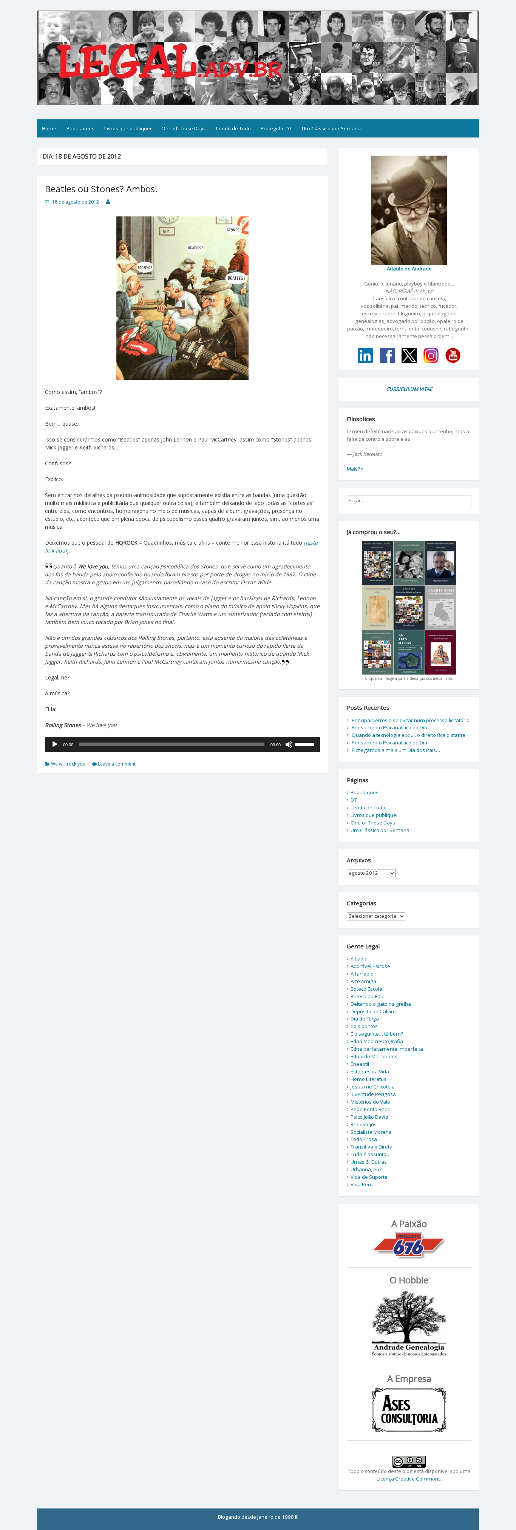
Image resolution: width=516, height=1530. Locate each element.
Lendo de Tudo (233, 128)
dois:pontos (364, 1026)
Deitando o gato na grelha (381, 1003)
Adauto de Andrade (409, 268)
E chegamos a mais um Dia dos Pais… (396, 750)
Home (49, 128)
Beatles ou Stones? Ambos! (101, 188)
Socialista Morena (371, 1132)
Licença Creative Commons (409, 1478)
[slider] (305, 743)
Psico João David (369, 1116)
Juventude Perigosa (373, 1094)
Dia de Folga (365, 1018)
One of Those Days (183, 128)
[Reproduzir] (55, 744)
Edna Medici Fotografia (377, 1041)
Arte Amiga (363, 981)
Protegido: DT (276, 128)
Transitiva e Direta (371, 1146)
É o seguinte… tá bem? (377, 1033)
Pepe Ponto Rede (371, 1109)
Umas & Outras (369, 1161)
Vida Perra (363, 1184)
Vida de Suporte (369, 1176)
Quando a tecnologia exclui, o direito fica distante (408, 735)
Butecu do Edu (367, 996)
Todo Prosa (364, 1139)
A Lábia (359, 958)
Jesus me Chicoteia (373, 1086)
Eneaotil (360, 1064)
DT (354, 800)
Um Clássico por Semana (331, 128)
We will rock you (68, 764)
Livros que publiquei (127, 128)
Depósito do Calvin (372, 1011)
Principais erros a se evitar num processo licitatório (411, 720)
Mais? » (355, 468)
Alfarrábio (362, 973)
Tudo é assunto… (371, 1154)
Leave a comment (117, 764)
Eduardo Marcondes (374, 1056)
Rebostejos (364, 1124)
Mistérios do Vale (370, 1101)
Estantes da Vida (370, 1071)
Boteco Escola (366, 988)
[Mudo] (289, 744)
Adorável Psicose (370, 966)
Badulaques (80, 128)
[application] (182, 744)
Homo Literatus (368, 1079)
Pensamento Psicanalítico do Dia (389, 727)
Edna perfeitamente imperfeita (387, 1048)
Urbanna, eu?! (367, 1169)
